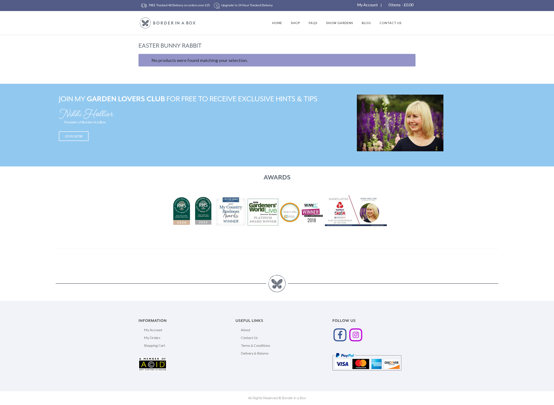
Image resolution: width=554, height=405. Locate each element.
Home (277, 23)
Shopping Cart (154, 345)
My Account (367, 4)
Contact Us (391, 23)
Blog (366, 23)
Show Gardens (339, 23)
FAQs (313, 23)
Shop (295, 23)
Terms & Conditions (255, 345)
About (245, 330)
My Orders (152, 338)
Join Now (74, 136)
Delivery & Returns (255, 353)
